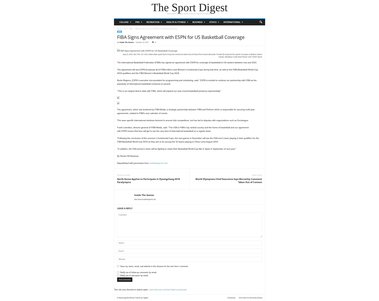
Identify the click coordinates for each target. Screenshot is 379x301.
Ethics (213, 22)
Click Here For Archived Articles (250, 298)
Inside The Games (126, 42)
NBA (130, 29)
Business (197, 22)
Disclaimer (231, 298)
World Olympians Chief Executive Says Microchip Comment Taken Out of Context (228, 181)
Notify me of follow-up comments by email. (138, 272)
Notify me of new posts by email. (134, 275)
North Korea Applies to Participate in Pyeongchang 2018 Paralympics (148, 181)
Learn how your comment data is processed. (168, 290)
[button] (260, 22)
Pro (137, 22)
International (231, 22)
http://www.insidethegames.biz (145, 199)
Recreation (152, 22)
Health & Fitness (176, 22)
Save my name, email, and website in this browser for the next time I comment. (154, 266)
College (124, 22)
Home (119, 29)
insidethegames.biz (158, 163)
